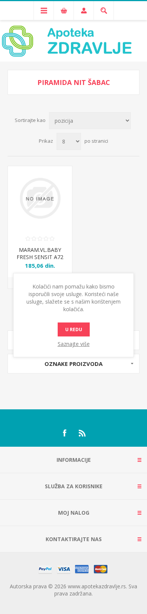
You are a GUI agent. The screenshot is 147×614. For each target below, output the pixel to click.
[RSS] (83, 433)
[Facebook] (64, 433)
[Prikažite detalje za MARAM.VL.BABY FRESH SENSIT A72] (40, 198)
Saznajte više (74, 343)
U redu (73, 329)
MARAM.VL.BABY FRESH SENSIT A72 (40, 253)
